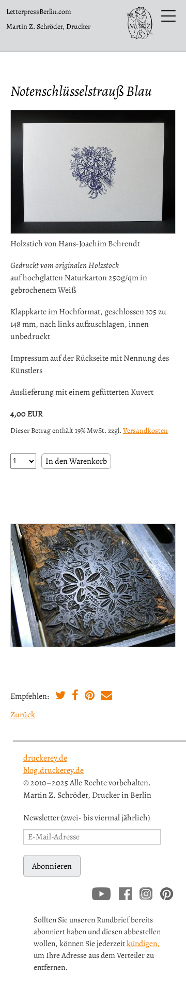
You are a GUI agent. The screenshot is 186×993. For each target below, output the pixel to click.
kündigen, (143, 943)
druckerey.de (45, 758)
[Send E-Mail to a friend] (106, 696)
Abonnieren (52, 866)
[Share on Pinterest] (90, 696)
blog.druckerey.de (53, 770)
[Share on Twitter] (60, 696)
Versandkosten (145, 430)
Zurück (22, 714)
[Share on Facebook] (75, 696)
